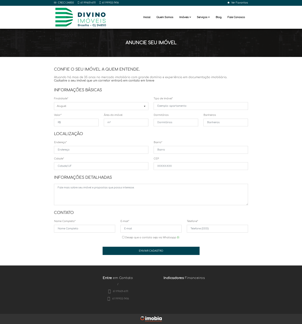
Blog (219, 17)
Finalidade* (61, 98)
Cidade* (59, 158)
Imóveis (184, 17)
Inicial (146, 17)
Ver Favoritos (239, 2)
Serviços (202, 17)
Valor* (58, 115)
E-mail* (124, 221)
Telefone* (192, 221)
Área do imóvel (113, 115)
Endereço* (60, 142)
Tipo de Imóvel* (163, 98)
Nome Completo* (65, 221)
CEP (156, 158)
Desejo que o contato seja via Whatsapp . (152, 237)
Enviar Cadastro (151, 251)
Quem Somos (164, 17)
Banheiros (209, 115)
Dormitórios (161, 115)
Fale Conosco (236, 17)
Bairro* (158, 142)
